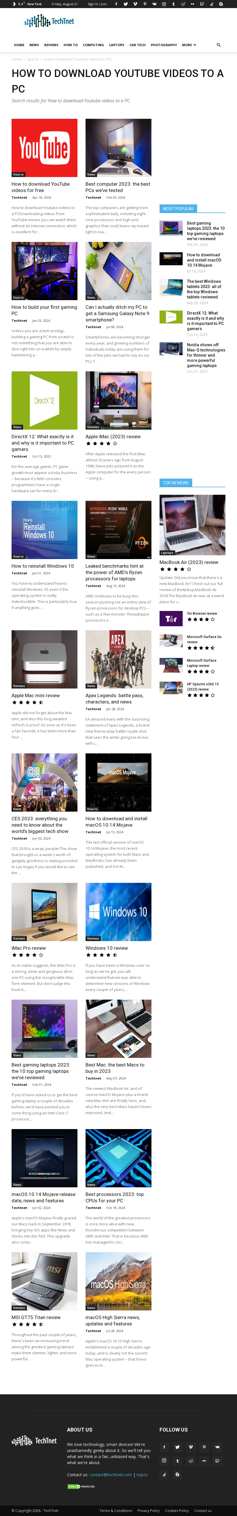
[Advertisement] (197, 748)
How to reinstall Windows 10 (43, 566)
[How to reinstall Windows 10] (44, 530)
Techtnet (19, 197)
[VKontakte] (154, 4)
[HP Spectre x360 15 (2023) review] (171, 688)
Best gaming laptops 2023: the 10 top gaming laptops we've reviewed (41, 1071)
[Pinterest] (144, 4)
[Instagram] (164, 4)
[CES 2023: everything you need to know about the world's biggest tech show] (44, 782)
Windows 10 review (107, 948)
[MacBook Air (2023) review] (192, 525)
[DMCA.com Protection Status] (81, 1488)
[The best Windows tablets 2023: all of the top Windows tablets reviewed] (171, 287)
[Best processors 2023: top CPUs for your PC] (118, 1158)
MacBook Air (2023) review (189, 562)
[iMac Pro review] (44, 912)
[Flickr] (192, 4)
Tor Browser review (202, 614)
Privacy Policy (149, 1510)
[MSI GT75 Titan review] (44, 1281)
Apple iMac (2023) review (113, 436)
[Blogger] (221, 4)
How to (71, 45)
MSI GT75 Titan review (36, 1317)
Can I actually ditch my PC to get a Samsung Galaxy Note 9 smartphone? (117, 313)
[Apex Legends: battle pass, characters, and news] (118, 659)
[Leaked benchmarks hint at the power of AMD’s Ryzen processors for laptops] (118, 530)
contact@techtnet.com (110, 1474)
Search (32, 59)
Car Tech (137, 45)
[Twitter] (125, 4)
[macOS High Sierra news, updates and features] (118, 1281)
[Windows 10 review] (118, 912)
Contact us (203, 1510)
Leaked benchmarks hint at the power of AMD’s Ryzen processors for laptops (115, 572)
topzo (142, 1474)
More (187, 45)
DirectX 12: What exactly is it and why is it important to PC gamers (43, 443)
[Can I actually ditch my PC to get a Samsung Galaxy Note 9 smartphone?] (118, 271)
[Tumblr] (173, 4)
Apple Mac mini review (36, 695)
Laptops (116, 45)
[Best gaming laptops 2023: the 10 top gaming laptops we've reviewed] (44, 1029)
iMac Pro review (29, 948)
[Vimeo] (135, 4)
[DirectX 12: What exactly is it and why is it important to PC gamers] (44, 400)
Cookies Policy (177, 1510)
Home (19, 45)
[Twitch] (202, 4)
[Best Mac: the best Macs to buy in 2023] (118, 1029)
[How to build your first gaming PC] (44, 271)
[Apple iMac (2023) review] (118, 400)
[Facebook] (116, 4)
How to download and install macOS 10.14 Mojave (204, 260)
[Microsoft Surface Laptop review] (171, 665)
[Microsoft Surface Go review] (171, 640)
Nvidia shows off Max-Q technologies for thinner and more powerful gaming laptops (206, 355)
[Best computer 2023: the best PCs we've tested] (118, 148)
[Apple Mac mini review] (44, 659)
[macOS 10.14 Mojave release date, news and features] (44, 1158)
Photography (164, 45)
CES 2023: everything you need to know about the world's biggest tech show (40, 825)
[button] (218, 45)
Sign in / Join (97, 4)
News (34, 45)
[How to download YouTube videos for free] (44, 148)
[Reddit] (183, 4)
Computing (93, 45)
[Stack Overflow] (211, 4)
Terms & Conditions (115, 1510)
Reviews (51, 45)
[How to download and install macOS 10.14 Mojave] (118, 782)
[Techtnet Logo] (35, 1444)
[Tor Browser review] (171, 618)
